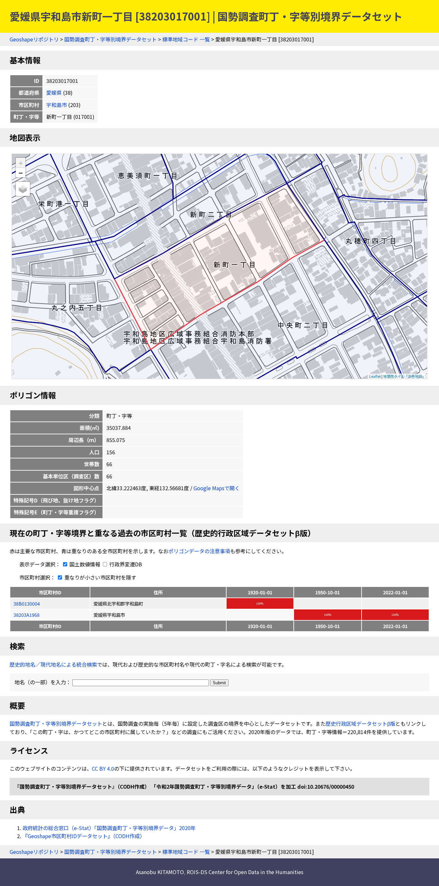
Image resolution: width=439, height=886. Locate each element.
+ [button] (21, 163)
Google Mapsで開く (216, 488)
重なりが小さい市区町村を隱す (99, 577)
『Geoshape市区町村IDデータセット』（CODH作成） (83, 836)
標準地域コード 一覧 (186, 39)
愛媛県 (54, 92)
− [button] (21, 172)
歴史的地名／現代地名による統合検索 (53, 664)
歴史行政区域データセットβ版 (360, 723)
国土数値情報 (85, 564)
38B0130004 (26, 603)
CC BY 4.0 (103, 768)
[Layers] (23, 189)
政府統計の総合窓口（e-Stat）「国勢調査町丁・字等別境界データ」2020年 (109, 828)
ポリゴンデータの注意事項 (199, 551)
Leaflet (375, 376)
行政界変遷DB (125, 564)
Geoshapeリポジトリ (34, 39)
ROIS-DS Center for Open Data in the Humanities (245, 872)
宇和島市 (56, 105)
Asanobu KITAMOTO (160, 872)
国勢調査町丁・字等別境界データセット (110, 39)
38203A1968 (26, 614)
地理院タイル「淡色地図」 (404, 376)
